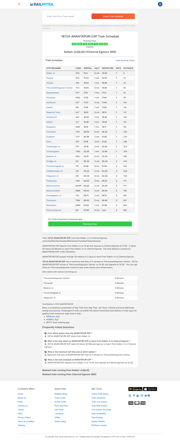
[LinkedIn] (146, 395)
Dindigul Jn (51, 161)
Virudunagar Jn (53, 146)
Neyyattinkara (52, 93)
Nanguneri (51, 127)
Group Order (60, 402)
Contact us (23, 405)
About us (22, 398)
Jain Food (59, 409)
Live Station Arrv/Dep (101, 409)
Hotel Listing (60, 421)
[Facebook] (134, 395)
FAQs (20, 413)
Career (21, 409)
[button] (90, 222)
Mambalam (51, 205)
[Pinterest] (149, 395)
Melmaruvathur (53, 186)
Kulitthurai (51, 102)
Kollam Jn (50, 73)
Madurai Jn (51, 156)
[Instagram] (142, 395)
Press (20, 402)
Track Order (60, 398)
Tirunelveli (51, 132)
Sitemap (21, 425)
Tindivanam (51, 181)
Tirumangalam (52, 151)
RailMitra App (52, 319)
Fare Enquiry (97, 417)
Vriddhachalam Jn (54, 171)
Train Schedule (98, 398)
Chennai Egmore (53, 210)
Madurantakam (53, 191)
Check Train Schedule (113, 16)
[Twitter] (129, 395)
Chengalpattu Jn (53, 195)
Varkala (49, 83)
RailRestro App (53, 316)
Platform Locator (99, 425)
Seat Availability (99, 413)
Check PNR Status (100, 394)
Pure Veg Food (61, 405)
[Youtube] (138, 395)
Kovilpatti (50, 137)
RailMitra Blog (61, 394)
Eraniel (49, 107)
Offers (57, 417)
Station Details (98, 421)
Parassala (50, 97)
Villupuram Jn (52, 176)
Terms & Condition (26, 421)
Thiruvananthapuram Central (59, 88)
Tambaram (51, 200)
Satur (48, 141)
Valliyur (49, 122)
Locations (59, 413)
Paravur (49, 78)
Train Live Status (99, 402)
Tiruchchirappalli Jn (55, 166)
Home (20, 394)
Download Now (90, 224)
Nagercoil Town (53, 112)
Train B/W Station (99, 405)
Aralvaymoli (51, 117)
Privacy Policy (24, 417)
